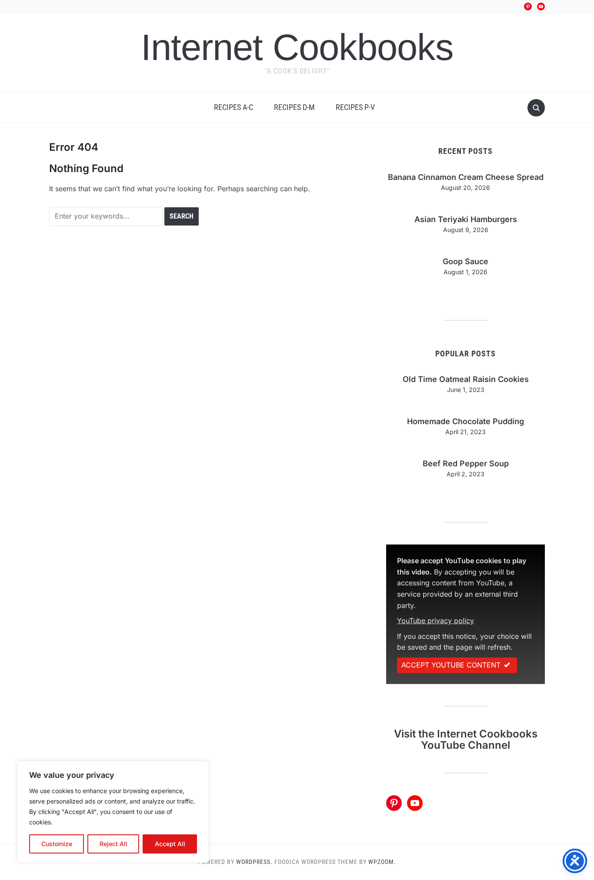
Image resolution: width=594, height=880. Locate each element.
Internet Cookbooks (297, 47)
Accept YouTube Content (451, 665)
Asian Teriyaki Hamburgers (465, 219)
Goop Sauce (465, 261)
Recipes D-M (294, 107)
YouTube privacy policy (435, 620)
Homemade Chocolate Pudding (465, 421)
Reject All (113, 843)
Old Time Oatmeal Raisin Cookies (466, 379)
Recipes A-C (233, 107)
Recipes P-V (355, 107)
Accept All (170, 843)
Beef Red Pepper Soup (466, 463)
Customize (56, 843)
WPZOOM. (382, 861)
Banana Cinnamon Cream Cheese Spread (466, 177)
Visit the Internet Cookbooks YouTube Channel (465, 739)
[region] (113, 812)
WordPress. (254, 861)
